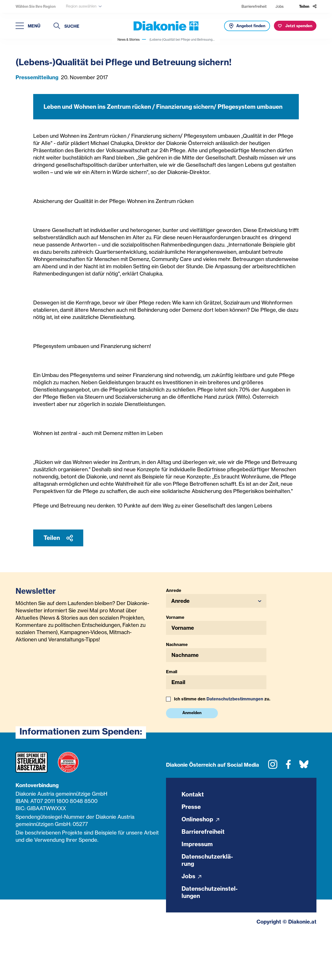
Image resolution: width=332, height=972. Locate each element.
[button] (216, 601)
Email (171, 671)
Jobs (279, 6)
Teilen (52, 537)
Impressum (197, 844)
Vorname (175, 617)
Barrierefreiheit (254, 6)
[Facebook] (288, 766)
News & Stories (128, 39)
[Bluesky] (303, 766)
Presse (191, 806)
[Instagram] (272, 766)
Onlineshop (198, 819)
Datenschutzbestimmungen (234, 698)
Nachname (177, 644)
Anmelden (192, 712)
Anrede (173, 590)
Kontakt (193, 794)
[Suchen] (56, 27)
